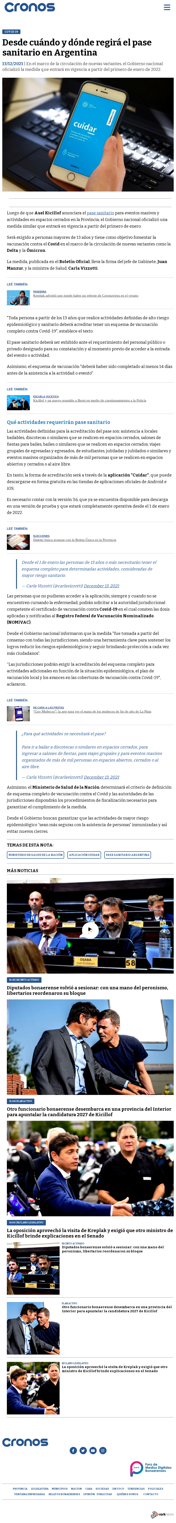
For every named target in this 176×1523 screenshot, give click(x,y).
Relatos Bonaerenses (64, 1494)
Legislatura (40, 1488)
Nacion (76, 1488)
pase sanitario (100, 213)
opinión (89, 1494)
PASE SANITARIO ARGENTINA (127, 855)
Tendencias (136, 1488)
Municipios (60, 1488)
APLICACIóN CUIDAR (84, 855)
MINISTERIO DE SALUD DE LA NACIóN (35, 855)
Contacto (150, 1494)
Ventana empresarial (29, 1494)
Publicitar (104, 1494)
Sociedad (102, 1488)
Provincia (20, 1488)
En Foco (118, 1488)
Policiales (155, 1488)
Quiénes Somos (127, 1494)
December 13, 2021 (101, 585)
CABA (88, 1488)
